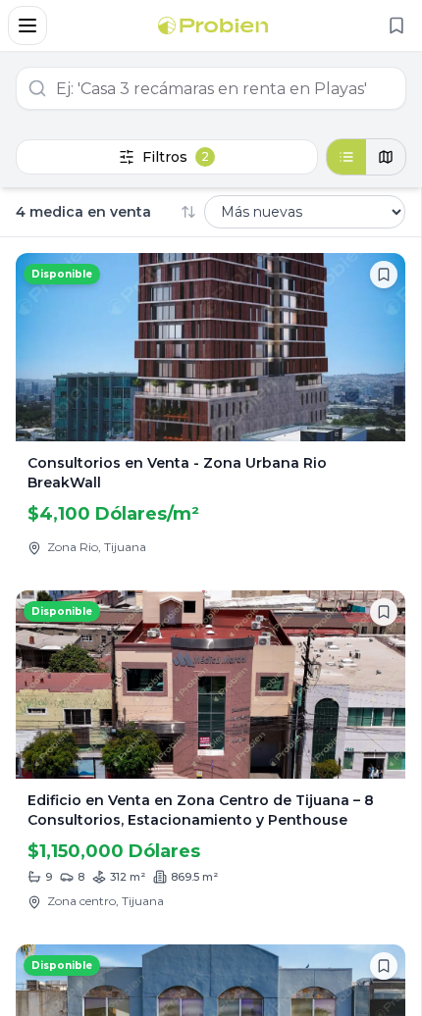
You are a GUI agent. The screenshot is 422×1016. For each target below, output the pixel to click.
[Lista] (346, 157)
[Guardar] (383, 274)
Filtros (175, 157)
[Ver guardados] (396, 25)
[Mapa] (385, 157)
